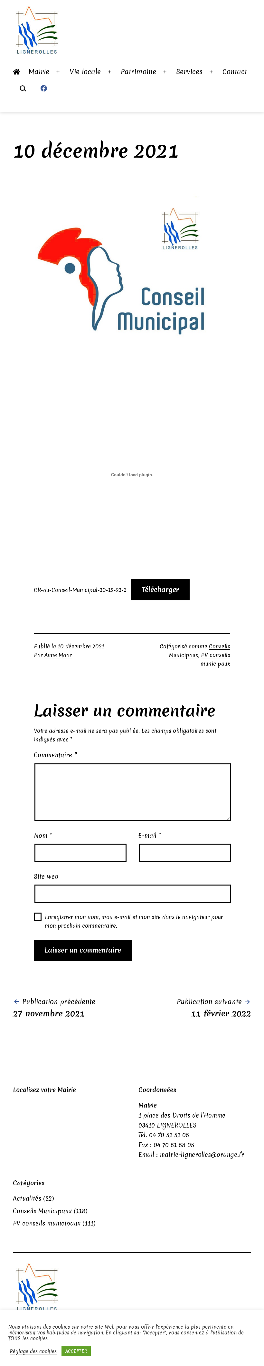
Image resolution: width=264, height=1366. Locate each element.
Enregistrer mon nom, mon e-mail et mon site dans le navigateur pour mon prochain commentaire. (134, 921)
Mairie (39, 71)
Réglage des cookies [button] (33, 1351)
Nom (43, 835)
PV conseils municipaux (46, 1223)
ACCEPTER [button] (76, 1351)
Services (189, 71)
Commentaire (55, 755)
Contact (234, 71)
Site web (46, 876)
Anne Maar (58, 655)
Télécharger (160, 589)
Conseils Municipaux (42, 1211)
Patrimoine (138, 71)
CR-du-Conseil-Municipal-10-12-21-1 (80, 590)
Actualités (27, 1198)
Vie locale (85, 71)
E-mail (150, 835)
